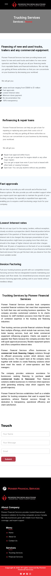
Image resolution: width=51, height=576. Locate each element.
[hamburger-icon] (6, 4)
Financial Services (16, 557)
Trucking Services (16, 553)
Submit (8, 459)
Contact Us (13, 541)
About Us (12, 537)
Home (11, 533)
